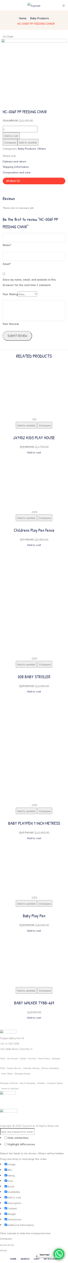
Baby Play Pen (34, 915)
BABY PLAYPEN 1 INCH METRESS (34, 823)
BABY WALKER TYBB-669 (34, 1003)
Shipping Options (22, 1073)
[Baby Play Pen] (34, 843)
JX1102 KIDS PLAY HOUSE (34, 437)
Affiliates (41, 1083)
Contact (23, 1058)
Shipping (56, 1058)
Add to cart (11, 135)
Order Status (7, 1073)
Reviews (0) (13, 181)
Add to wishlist (28, 142)
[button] (63, 5)
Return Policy (44, 1058)
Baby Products (39, 18)
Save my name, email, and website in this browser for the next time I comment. (29, 282)
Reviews (32, 1058)
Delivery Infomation (50, 1068)
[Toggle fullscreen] (5, 1245)
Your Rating (10, 294)
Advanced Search (55, 1083)
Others (41, 148)
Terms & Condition (9, 1088)
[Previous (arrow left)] (1, 1250)
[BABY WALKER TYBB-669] (34, 936)
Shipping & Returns (9, 1083)
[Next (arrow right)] (5, 1250)
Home (22, 18)
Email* (7, 264)
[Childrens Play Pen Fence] (34, 458)
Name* (7, 245)
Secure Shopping (27, 1083)
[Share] (8, 1245)
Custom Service (14, 1068)
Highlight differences (21, 1144)
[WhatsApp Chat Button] (58, 1254)
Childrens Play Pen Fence (34, 530)
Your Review (11, 323)
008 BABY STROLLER (34, 676)
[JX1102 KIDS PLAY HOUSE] (34, 365)
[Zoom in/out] (1, 1245)
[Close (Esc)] (12, 1245)
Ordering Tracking (31, 1068)
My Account (12, 1058)
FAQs (2, 1068)
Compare (10, 142)
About (2, 1058)
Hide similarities (17, 1137)
